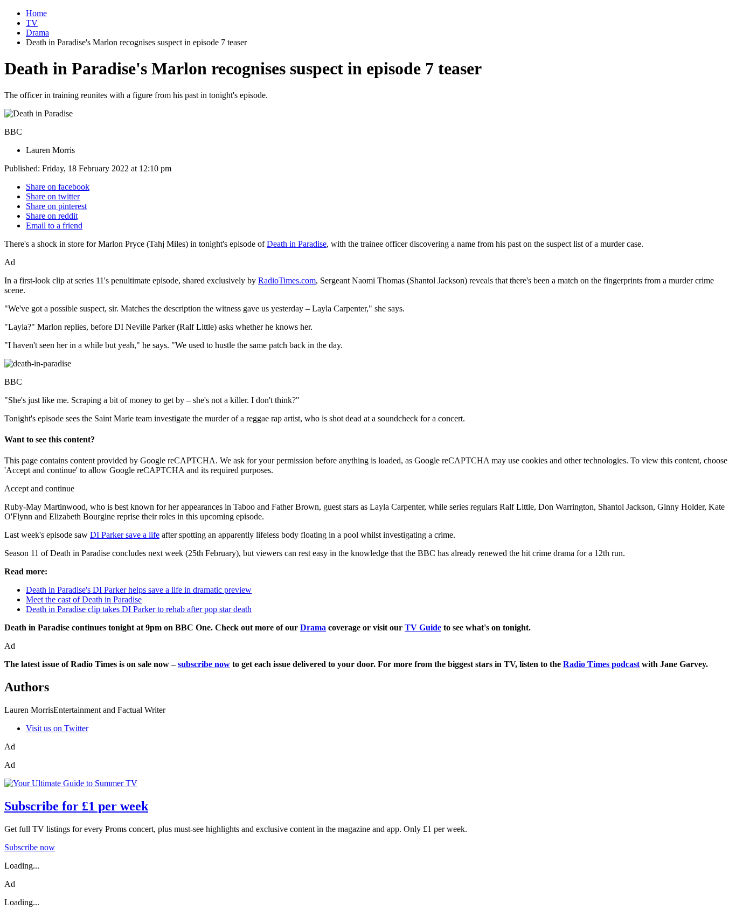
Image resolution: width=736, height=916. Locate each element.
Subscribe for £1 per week (76, 806)
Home (36, 13)
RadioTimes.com (287, 280)
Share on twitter (53, 196)
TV (32, 22)
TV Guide (423, 627)
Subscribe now (29, 847)
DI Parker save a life (124, 534)
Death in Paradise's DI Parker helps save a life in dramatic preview (139, 589)
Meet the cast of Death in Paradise (84, 599)
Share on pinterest (56, 206)
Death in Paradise (297, 243)
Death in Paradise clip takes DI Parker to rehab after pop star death (139, 609)
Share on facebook (57, 186)
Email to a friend (54, 225)
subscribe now (204, 664)
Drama (37, 32)
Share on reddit (52, 215)
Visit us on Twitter (57, 728)
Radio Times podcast (601, 664)
